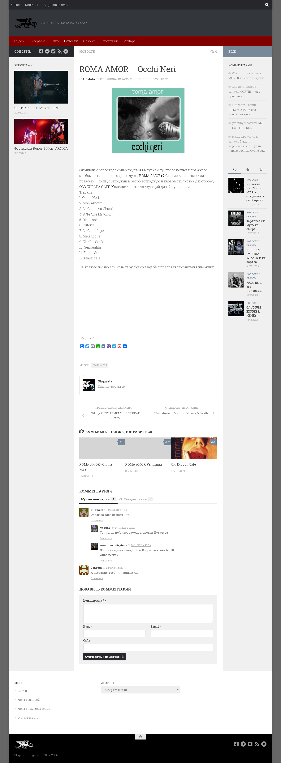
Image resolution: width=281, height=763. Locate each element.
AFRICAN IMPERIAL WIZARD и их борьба (256, 256)
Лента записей (29, 699)
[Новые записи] (234, 170)
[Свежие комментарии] (260, 170)
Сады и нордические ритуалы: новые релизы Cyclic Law (246, 145)
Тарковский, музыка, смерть (255, 225)
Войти (22, 691)
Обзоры (89, 41)
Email (156, 626)
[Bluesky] (65, 51)
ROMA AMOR (150, 175)
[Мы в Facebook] (41, 51)
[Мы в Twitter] (53, 51)
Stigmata (88, 79)
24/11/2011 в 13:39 (141, 545)
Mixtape (129, 41)
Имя (87, 626)
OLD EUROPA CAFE (94, 186)
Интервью (37, 41)
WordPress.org (28, 717)
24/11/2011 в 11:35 (117, 510)
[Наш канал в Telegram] (47, 51)
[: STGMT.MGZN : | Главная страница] (25, 23)
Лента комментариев (34, 708)
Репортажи (109, 41)
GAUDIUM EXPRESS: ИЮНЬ (253, 311)
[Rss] (59, 51)
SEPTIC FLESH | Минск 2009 (36, 108)
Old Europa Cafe (183, 464)
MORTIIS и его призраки (246, 78)
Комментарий (94, 600)
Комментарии (100, 499)
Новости (71, 41)
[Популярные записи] (247, 170)
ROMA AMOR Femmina (143, 464)
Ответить (97, 520)
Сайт (87, 640)
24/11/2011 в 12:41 (116, 567)
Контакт (31, 5)
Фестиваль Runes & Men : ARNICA (41, 148)
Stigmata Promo (56, 5)
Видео (19, 41)
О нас (15, 5)
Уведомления (137, 499)
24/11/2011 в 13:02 (125, 527)
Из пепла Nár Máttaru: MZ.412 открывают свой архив (255, 192)
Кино (55, 41)
